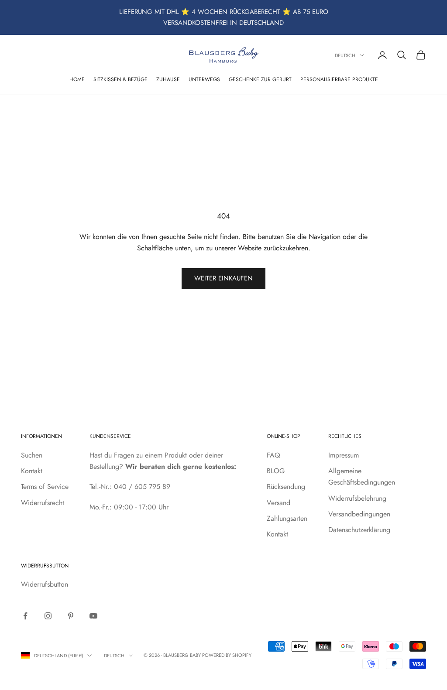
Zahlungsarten (287, 518)
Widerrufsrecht (42, 503)
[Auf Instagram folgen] (48, 615)
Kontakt (31, 471)
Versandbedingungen (359, 514)
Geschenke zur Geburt (260, 79)
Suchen (31, 455)
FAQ (273, 455)
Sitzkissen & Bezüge (120, 79)
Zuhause (168, 79)
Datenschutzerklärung (359, 530)
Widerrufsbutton (44, 584)
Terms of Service (45, 487)
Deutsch (345, 55)
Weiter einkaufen (223, 278)
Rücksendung (286, 487)
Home (77, 79)
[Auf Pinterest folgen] (70, 615)
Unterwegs (204, 79)
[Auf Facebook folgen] (25, 615)
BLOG (276, 471)
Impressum (343, 455)
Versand (278, 503)
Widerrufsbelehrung (357, 498)
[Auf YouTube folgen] (93, 615)
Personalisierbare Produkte (339, 79)
